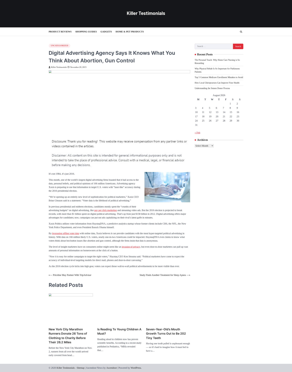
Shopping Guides (86, 31)
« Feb (197, 132)
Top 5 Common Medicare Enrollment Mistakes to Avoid (219, 77)
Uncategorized (59, 46)
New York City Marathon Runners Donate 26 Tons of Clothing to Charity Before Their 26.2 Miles (68, 336)
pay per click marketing (105, 210)
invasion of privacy (131, 246)
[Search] (241, 32)
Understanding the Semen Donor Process (212, 88)
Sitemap (80, 368)
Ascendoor (111, 368)
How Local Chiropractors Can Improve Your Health (217, 83)
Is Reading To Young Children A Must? (119, 331)
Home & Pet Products (130, 31)
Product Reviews (60, 31)
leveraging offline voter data (65, 233)
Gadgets (106, 31)
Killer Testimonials (59, 67)
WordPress (136, 368)
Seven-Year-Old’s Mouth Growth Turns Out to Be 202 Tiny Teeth (166, 334)
